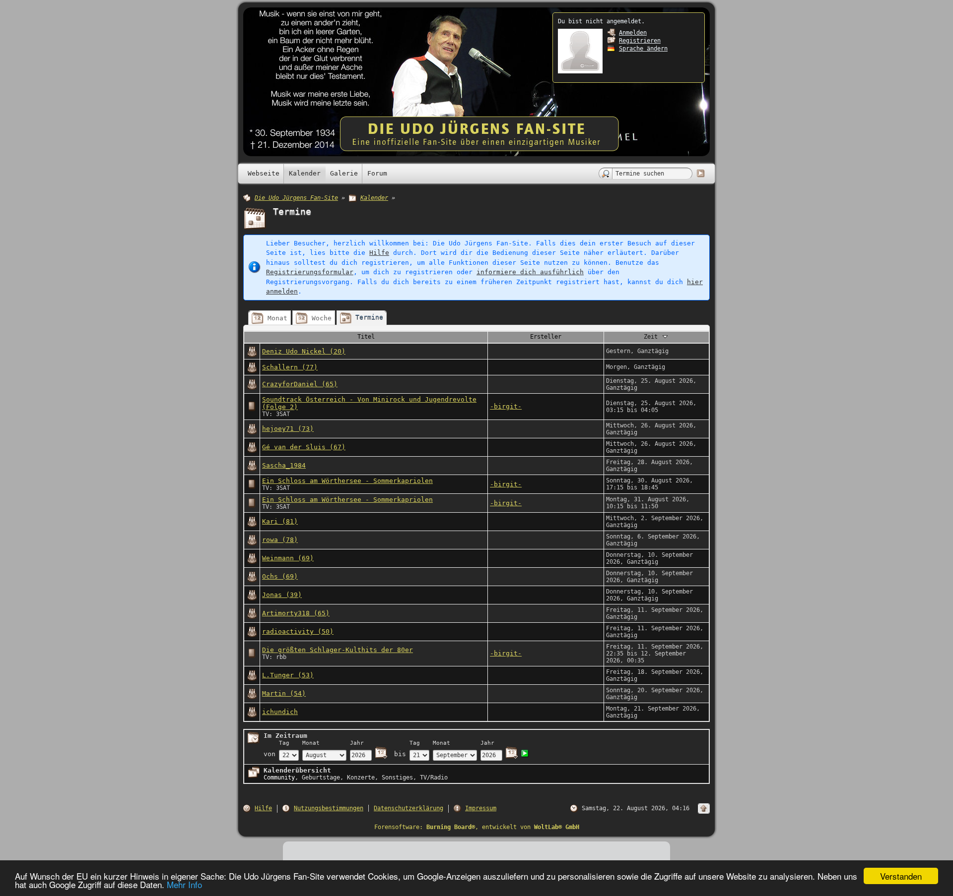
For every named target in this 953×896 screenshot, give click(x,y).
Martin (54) (284, 693)
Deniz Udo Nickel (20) (303, 351)
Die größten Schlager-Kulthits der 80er (337, 650)
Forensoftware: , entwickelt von (476, 827)
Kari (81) (280, 521)
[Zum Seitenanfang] (703, 808)
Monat (311, 743)
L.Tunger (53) (288, 675)
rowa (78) (280, 539)
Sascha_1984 (284, 465)
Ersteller (545, 336)
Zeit (652, 336)
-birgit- (506, 406)
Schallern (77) (290, 367)
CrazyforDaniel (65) (300, 384)
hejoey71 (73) (288, 428)
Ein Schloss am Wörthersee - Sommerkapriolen (347, 480)
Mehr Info (184, 884)
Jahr (357, 743)
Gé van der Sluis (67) (303, 447)
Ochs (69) (280, 576)
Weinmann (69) (288, 558)
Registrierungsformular (309, 272)
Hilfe (379, 252)
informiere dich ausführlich (530, 272)
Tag (284, 743)
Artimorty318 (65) (296, 613)
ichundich (280, 712)
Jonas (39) (282, 594)
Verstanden (901, 876)
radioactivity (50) (298, 631)
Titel (366, 336)
